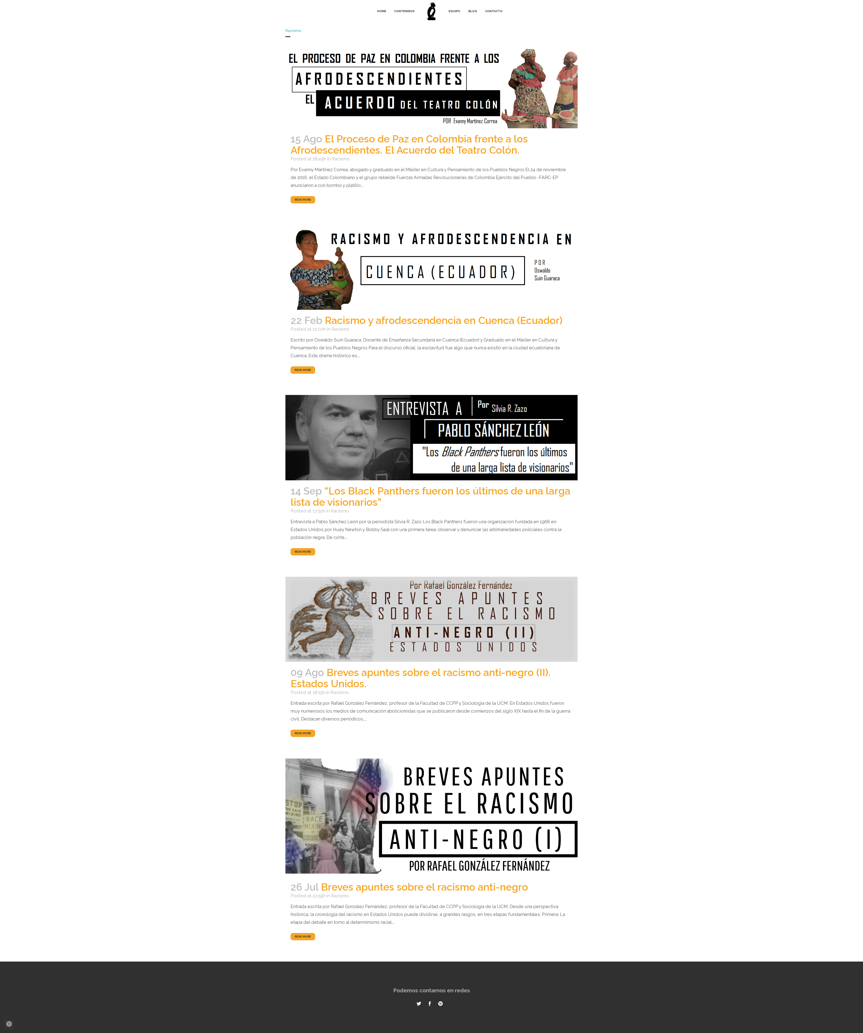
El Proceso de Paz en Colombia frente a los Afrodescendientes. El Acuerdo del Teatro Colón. (409, 144)
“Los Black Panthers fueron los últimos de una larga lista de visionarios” (430, 496)
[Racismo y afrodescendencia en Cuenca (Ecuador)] (431, 267)
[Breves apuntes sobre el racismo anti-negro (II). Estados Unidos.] (431, 619)
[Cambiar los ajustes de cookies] (8, 1024)
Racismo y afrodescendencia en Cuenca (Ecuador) (444, 320)
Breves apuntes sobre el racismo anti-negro (424, 887)
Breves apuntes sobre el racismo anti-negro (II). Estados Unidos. (421, 678)
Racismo (341, 159)
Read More (303, 199)
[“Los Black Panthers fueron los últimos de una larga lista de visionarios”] (431, 437)
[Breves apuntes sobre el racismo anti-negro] (431, 817)
